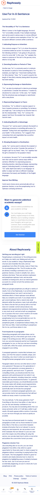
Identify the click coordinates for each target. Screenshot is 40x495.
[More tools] (38, 490)
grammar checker (8, 186)
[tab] (3, 490)
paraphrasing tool (27, 186)
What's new (38, 247)
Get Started (20, 235)
